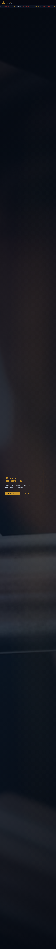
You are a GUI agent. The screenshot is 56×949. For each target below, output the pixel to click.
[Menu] (17, 2)
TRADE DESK (27, 493)
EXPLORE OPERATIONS (12, 493)
